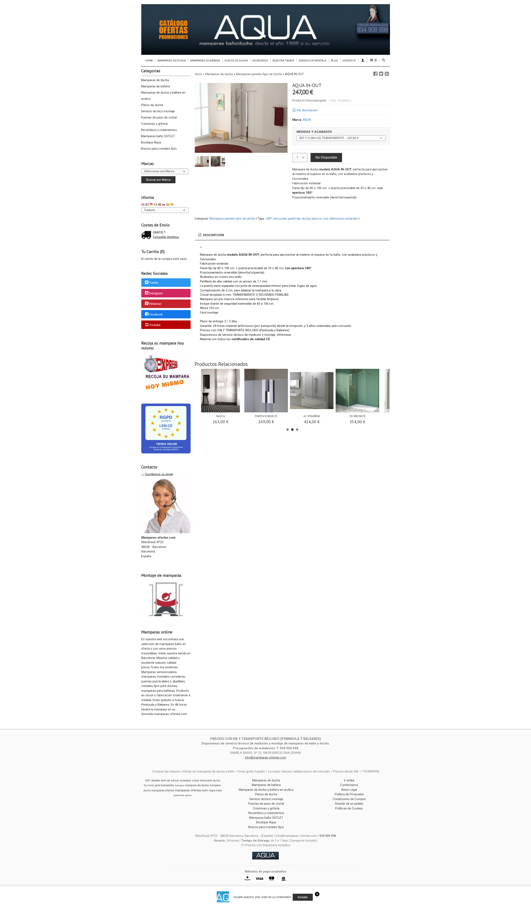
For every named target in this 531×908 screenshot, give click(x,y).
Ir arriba (349, 780)
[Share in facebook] (375, 74)
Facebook (156, 314)
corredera (185, 780)
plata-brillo (179, 795)
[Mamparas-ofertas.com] (265, 29)
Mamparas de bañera (205, 60)
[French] (147, 205)
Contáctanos (349, 785)
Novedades (260, 60)
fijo (145, 785)
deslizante (206, 780)
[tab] (211, 235)
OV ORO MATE (357, 416)
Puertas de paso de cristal (159, 117)
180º (269, 218)
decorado (280, 218)
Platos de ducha (236, 60)
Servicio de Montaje (312, 60)
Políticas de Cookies (349, 808)
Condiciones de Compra (349, 799)
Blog (334, 60)
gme (157, 785)
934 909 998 (327, 836)
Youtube (155, 325)
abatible (155, 780)
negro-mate (215, 790)
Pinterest (155, 304)
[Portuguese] (159, 205)
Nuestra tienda (283, 60)
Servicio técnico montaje (158, 111)
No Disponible (326, 157)
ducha (216, 780)
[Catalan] (172, 205)
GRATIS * (159, 232)
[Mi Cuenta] (362, 60)
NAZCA (220, 416)
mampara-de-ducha (197, 785)
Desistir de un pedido (349, 803)
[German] (151, 205)
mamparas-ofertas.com (191, 790)
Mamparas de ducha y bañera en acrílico (163, 96)
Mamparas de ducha (171, 60)
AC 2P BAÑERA (311, 416)
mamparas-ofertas (162, 790)
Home (149, 60)
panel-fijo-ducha (299, 218)
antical (175, 780)
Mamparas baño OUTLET (158, 136)
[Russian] (163, 205)
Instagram (156, 293)
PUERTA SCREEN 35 (266, 416)
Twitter (154, 283)
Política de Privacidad (349, 794)
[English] (143, 205)
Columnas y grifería (154, 124)
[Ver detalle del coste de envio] (147, 235)
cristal (195, 780)
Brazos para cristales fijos (159, 148)
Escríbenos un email (159, 474)
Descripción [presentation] (213, 235)
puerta (188, 795)
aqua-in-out (320, 218)
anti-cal (165, 780)
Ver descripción (307, 110)
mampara (179, 785)
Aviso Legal (349, 790)
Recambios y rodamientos (159, 130)
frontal (151, 785)
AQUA (307, 120)
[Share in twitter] (381, 74)
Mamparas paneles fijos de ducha (232, 218)
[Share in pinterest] (387, 74)
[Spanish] (167, 205)
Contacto (349, 60)
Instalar (303, 897)
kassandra (167, 785)
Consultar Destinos (166, 237)
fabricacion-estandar (343, 218)
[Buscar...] (383, 60)
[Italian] (155, 205)
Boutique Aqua (151, 142)
